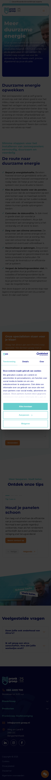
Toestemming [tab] (9, 361)
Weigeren (25, 423)
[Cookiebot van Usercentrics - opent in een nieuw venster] (36, 354)
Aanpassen (24, 415)
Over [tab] (42, 361)
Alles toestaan (25, 406)
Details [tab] (25, 361)
